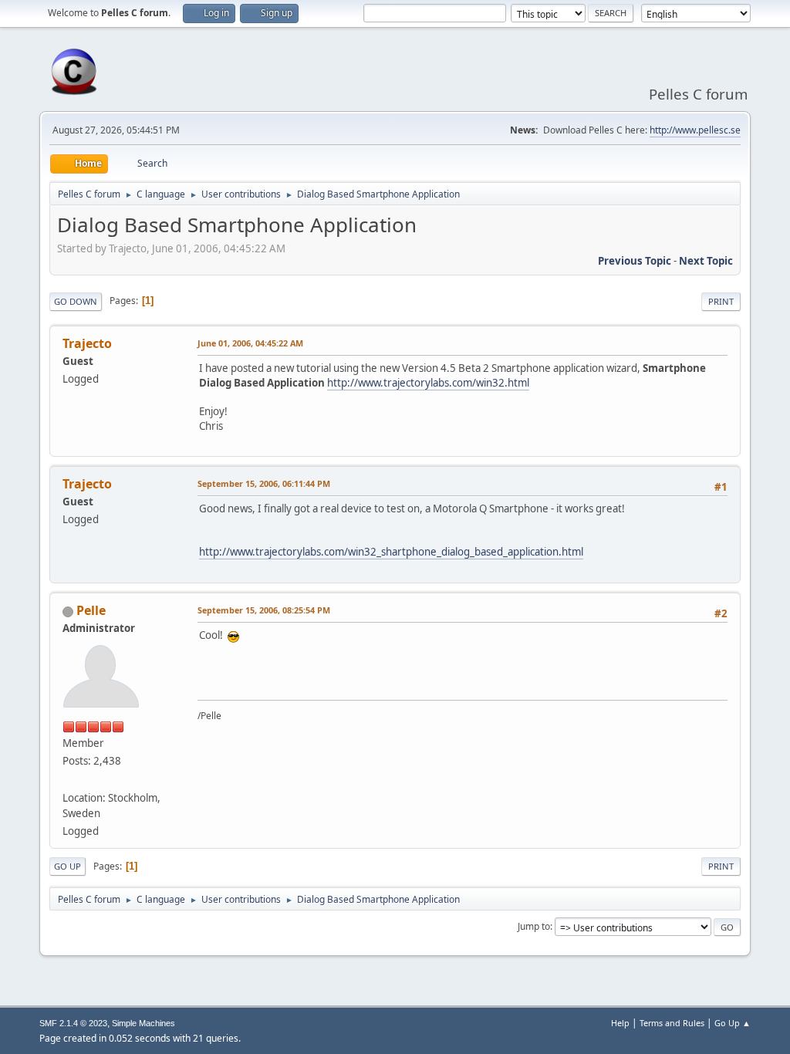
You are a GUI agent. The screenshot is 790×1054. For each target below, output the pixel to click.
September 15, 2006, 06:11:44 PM (264, 483)
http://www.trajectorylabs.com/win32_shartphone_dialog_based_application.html (391, 552)
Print (721, 301)
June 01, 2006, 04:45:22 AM (250, 343)
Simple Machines (143, 1023)
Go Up (67, 866)
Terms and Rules (672, 1023)
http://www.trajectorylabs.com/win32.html (428, 383)
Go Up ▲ (732, 1023)
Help (620, 1023)
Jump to (534, 926)
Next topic (706, 261)
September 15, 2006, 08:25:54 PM (264, 610)
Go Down (75, 301)
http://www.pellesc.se (695, 130)
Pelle (91, 610)
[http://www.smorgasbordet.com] (68, 778)
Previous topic (634, 261)
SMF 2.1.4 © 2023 (73, 1023)
